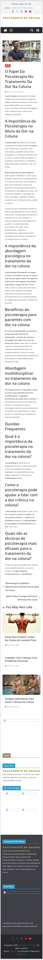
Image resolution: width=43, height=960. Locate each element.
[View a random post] (37, 30)
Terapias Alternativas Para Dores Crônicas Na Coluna (19, 700)
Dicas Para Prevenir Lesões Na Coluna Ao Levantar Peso (20, 638)
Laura (22, 92)
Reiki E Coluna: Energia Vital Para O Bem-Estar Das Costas (22, 598)
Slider (8, 66)
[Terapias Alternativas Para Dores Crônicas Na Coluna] (21, 676)
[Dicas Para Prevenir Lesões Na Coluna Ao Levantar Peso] (21, 614)
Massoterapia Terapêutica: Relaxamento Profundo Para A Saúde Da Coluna (22, 587)
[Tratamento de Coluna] (5, 30)
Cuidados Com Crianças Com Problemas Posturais (21, 659)
